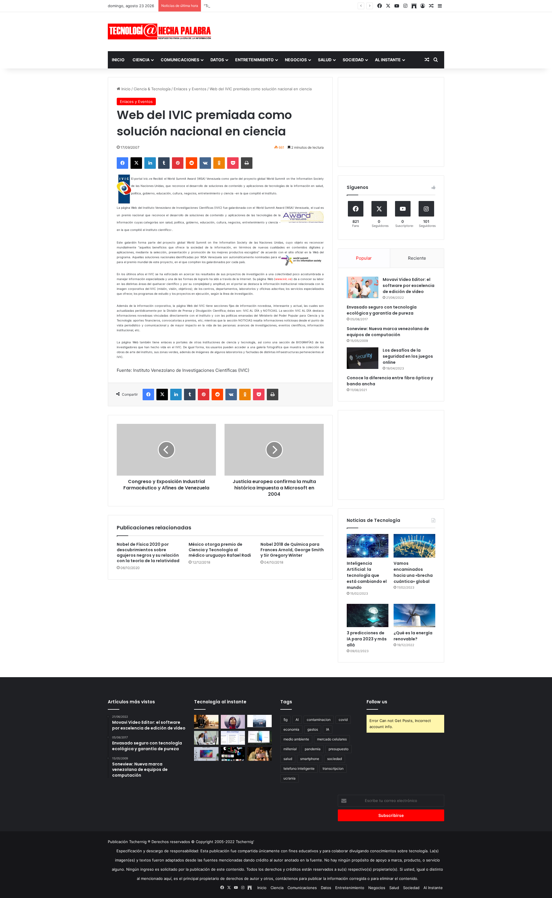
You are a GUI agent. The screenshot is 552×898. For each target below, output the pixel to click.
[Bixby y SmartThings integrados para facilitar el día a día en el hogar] (233, 738)
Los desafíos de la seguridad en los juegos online (408, 356)
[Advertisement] (333, 31)
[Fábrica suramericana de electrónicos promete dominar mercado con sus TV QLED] (206, 754)
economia (291, 729)
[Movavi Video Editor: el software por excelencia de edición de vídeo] (362, 287)
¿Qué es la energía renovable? (413, 636)
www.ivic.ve (283, 279)
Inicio (118, 59)
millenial (290, 749)
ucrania (289, 778)
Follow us (377, 702)
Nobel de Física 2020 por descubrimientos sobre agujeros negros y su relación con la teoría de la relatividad (148, 552)
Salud (324, 59)
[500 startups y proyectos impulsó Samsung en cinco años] (233, 754)
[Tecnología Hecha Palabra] (161, 31)
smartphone (309, 759)
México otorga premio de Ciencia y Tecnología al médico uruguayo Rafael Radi (220, 549)
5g (285, 719)
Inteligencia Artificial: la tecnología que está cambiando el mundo (367, 575)
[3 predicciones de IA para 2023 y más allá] (367, 615)
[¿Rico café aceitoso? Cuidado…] (206, 722)
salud (287, 759)
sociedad (334, 759)
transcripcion (333, 768)
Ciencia (141, 59)
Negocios (296, 59)
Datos (217, 59)
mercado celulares (332, 739)
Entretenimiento (254, 59)
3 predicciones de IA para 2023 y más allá (367, 639)
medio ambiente (296, 739)
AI (297, 719)
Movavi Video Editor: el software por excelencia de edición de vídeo (408, 285)
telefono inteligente (299, 768)
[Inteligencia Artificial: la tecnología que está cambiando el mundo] (367, 546)
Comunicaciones (180, 59)
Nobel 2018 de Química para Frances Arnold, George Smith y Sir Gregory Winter (292, 549)
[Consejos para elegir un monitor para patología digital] (206, 738)
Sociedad (353, 59)
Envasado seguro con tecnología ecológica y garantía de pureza (382, 310)
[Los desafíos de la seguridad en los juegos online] (362, 358)
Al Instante (388, 59)
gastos (312, 729)
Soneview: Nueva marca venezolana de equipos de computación (388, 332)
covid (343, 719)
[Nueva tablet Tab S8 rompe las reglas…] (259, 754)
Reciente (417, 258)
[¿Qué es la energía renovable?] (414, 615)
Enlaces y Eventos (190, 89)
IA (327, 729)
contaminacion (319, 719)
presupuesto (338, 749)
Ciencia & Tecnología (152, 89)
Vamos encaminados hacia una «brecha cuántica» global (413, 572)
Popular (364, 258)
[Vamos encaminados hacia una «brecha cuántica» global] (414, 546)
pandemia (313, 749)
